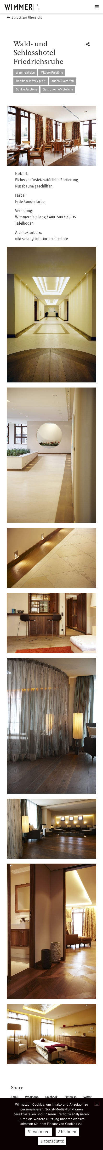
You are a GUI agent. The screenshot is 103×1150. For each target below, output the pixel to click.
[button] (24, 18)
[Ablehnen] (96, 1104)
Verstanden (39, 1131)
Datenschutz (52, 1141)
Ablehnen (67, 1131)
